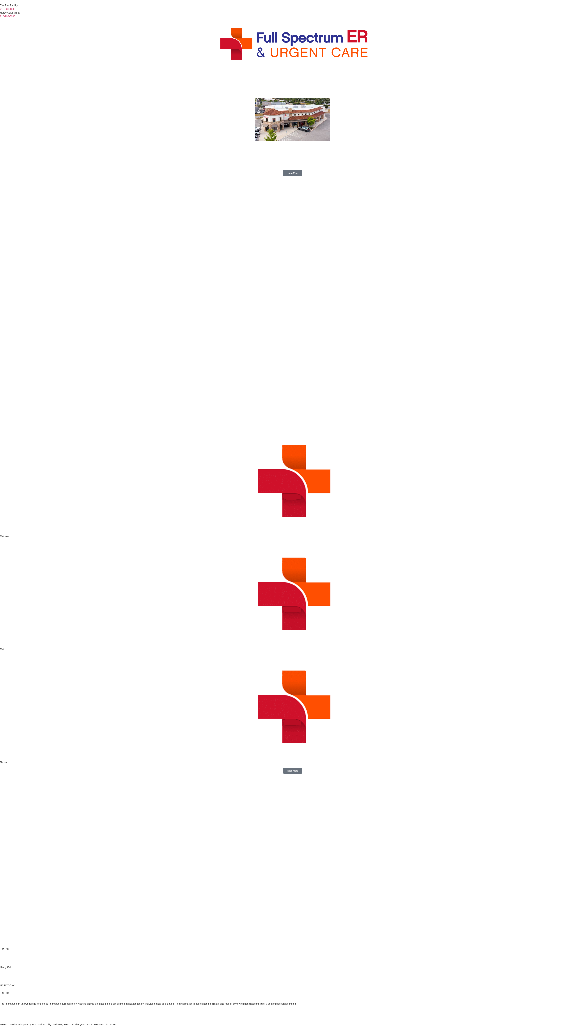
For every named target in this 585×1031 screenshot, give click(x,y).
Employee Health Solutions (512, 76)
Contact (578, 76)
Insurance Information (534, 76)
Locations (551, 76)
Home (449, 76)
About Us (462, 76)
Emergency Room (477, 76)
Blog (564, 76)
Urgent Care (493, 76)
